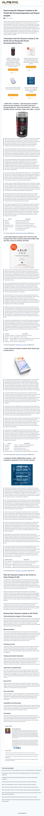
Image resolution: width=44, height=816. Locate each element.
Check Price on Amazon (13, 69)
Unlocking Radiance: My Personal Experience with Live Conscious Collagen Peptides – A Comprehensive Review (22, 760)
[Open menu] (41, 3)
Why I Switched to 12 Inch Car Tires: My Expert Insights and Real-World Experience (21, 790)
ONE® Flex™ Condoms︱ (12, 103)
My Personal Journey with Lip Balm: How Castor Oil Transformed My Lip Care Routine (21, 770)
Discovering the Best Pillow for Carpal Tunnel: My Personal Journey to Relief (19, 797)
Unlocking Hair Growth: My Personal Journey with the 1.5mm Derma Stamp (19, 781)
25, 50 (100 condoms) (28, 460)
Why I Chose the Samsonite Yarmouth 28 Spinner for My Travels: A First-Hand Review (22, 754)
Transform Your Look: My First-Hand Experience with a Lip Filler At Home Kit (21, 752)
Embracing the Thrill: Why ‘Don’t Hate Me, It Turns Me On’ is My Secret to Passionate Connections (21, 757)
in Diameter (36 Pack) (22, 240)
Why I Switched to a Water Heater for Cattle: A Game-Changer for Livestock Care (20, 787)
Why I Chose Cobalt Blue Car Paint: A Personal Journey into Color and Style (19, 784)
